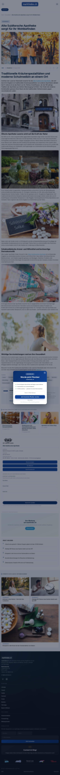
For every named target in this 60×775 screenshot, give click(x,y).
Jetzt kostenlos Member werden (30, 397)
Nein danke (30, 400)
